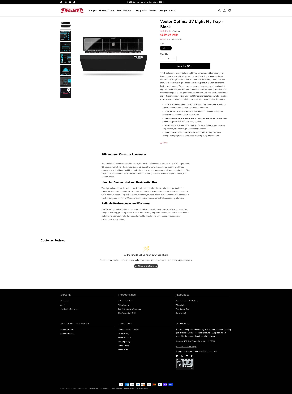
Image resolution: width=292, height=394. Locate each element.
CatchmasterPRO (67, 330)
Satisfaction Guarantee (69, 309)
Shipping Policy (124, 342)
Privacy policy (104, 388)
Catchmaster (70, 388)
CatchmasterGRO (67, 334)
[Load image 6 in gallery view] (65, 81)
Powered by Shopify (80, 388)
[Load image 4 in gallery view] (65, 58)
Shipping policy (129, 388)
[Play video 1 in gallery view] (65, 93)
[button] (93, 10)
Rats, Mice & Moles (125, 301)
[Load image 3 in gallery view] (65, 47)
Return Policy (123, 346)
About (62, 305)
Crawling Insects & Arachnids (129, 309)
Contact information (142, 388)
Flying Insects (123, 305)
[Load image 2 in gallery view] (65, 36)
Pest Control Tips (182, 309)
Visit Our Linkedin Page (186, 346)
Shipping (163, 39)
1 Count (166, 48)
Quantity (164, 54)
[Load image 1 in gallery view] (65, 24)
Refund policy (93, 388)
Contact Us (64, 301)
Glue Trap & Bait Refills (127, 313)
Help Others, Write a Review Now (146, 266)
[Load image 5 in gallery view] (65, 70)
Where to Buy (181, 305)
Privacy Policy (123, 334)
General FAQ (181, 313)
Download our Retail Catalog (187, 301)
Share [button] (165, 143)
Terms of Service (124, 338)
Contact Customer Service (128, 330)
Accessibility (123, 350)
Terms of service (116, 388)
